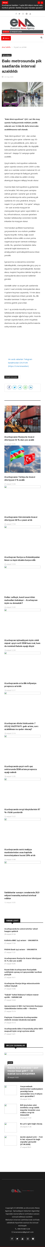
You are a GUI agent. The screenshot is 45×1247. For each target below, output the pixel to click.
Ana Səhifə (6, 47)
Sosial (10, 1062)
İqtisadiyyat (7, 55)
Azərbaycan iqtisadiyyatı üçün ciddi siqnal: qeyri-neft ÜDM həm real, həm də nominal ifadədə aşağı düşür (22, 643)
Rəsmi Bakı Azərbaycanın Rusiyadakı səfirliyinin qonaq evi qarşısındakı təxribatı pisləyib (23, 972)
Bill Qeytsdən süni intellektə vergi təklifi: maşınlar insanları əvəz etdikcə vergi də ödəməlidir (30, 1110)
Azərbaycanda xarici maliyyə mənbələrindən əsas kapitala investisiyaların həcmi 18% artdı (19, 852)
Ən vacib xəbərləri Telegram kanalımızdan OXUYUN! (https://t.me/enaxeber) (20, 362)
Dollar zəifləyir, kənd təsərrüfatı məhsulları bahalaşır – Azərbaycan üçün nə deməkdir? (21, 600)
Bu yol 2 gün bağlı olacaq (31, 1124)
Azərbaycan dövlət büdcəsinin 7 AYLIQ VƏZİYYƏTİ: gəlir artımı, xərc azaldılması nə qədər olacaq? (21, 726)
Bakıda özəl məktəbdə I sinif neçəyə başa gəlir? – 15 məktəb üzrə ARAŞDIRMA (23, 1071)
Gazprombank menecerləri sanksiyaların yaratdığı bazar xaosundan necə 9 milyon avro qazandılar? (31, 1091)
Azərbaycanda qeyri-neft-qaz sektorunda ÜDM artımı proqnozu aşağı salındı (20, 769)
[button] (39, 2)
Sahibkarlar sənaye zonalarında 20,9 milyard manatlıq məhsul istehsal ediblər (21, 895)
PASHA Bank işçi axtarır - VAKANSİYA (20, 949)
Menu (6, 38)
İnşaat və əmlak (20, 47)
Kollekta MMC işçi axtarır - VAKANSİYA (21, 940)
